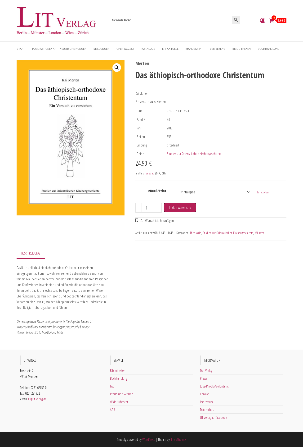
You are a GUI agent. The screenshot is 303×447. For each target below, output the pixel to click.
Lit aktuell (170, 48)
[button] (116, 67)
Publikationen (42, 48)
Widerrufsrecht (119, 401)
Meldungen (101, 48)
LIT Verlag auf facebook (213, 417)
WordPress (148, 439)
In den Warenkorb (180, 207)
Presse (204, 378)
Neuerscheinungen (73, 48)
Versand (150, 173)
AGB (112, 409)
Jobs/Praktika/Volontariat (214, 386)
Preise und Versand (121, 394)
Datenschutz (207, 409)
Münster (259, 233)
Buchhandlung (269, 48)
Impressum (206, 401)
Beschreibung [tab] (30, 253)
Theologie (195, 233)
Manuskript (194, 48)
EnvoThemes (178, 439)
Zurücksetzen (263, 192)
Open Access (125, 48)
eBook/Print (157, 190)
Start (21, 48)
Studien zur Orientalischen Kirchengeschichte (194, 153)
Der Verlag (217, 48)
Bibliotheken (241, 48)
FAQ (112, 386)
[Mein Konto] (262, 20)
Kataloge (148, 48)
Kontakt (204, 394)
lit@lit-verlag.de (37, 399)
